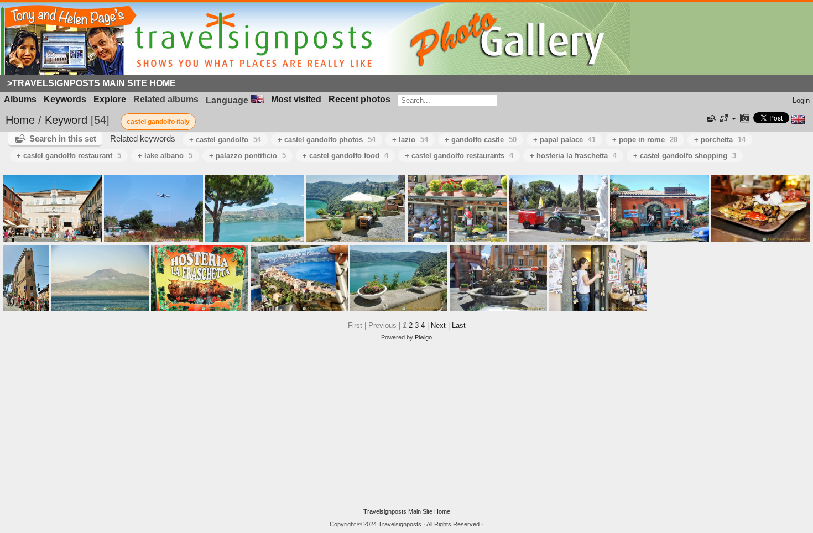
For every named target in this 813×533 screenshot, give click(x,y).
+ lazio (410, 139)
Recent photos (359, 99)
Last (459, 325)
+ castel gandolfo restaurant (69, 155)
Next (438, 325)
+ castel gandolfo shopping (684, 155)
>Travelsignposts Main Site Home (91, 83)
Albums (20, 99)
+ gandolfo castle (481, 139)
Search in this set (62, 138)
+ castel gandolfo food (345, 155)
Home (20, 120)
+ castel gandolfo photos (327, 139)
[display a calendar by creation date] (744, 119)
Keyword (66, 120)
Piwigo (423, 337)
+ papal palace (564, 139)
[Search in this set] (710, 119)
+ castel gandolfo (225, 139)
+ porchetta (720, 139)
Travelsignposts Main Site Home (406, 511)
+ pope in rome (645, 139)
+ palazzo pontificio (247, 155)
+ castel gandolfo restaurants (459, 155)
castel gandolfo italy (158, 122)
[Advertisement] (406, 424)
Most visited (296, 99)
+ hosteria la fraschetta (573, 155)
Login (801, 100)
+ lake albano (165, 155)
